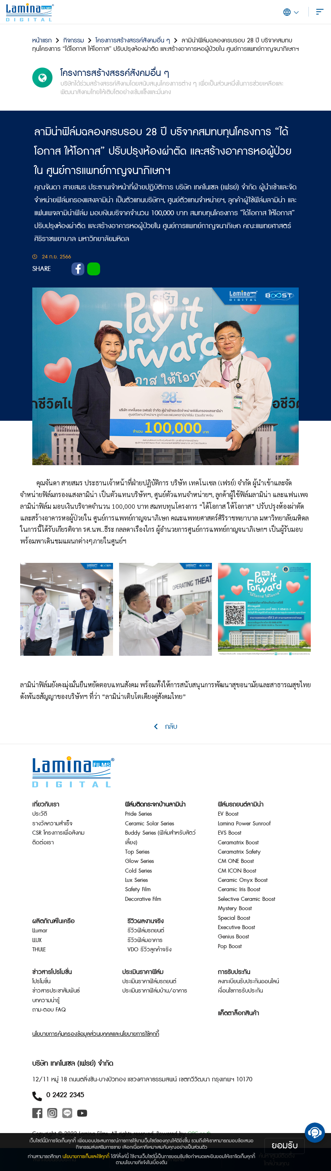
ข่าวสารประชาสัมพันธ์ (56, 990)
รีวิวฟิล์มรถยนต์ (146, 930)
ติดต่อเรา (43, 842)
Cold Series (138, 871)
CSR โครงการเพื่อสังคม (58, 833)
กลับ (167, 726)
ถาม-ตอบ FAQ (49, 1009)
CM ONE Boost (236, 861)
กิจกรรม (73, 40)
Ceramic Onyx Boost (243, 880)
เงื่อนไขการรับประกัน (240, 990)
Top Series (137, 852)
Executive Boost (236, 927)
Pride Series (138, 814)
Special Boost (234, 918)
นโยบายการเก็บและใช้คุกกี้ (86, 1157)
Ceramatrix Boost (238, 842)
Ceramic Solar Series (149, 823)
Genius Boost (233, 936)
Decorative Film (143, 899)
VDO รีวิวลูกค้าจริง (150, 949)
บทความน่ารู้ (46, 1000)
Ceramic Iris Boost (239, 889)
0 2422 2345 (65, 1094)
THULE (39, 949)
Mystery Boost (235, 908)
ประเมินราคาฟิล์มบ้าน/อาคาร (154, 990)
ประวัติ (39, 814)
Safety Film (138, 889)
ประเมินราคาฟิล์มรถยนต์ (149, 981)
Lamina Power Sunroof (244, 823)
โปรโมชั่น (41, 981)
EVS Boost (229, 833)
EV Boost (228, 814)
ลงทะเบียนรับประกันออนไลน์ (248, 981)
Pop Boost (230, 946)
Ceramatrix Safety (239, 852)
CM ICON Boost (237, 871)
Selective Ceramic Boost (246, 899)
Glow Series (139, 861)
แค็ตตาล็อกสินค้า (238, 1013)
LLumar (39, 930)
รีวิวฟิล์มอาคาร (145, 940)
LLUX (37, 940)
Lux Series (136, 880)
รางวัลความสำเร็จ (52, 823)
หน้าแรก (42, 40)
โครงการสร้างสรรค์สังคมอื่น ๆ (133, 40)
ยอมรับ (285, 1146)
